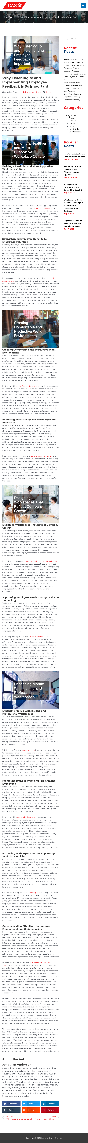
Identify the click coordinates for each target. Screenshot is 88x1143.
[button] (11, 1103)
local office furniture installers (28, 386)
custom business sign (26, 817)
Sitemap (58, 1138)
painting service (28, 750)
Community (74, 124)
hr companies (35, 893)
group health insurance (43, 208)
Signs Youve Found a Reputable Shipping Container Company (72, 97)
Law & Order (74, 129)
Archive (72, 118)
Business (72, 121)
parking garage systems (41, 456)
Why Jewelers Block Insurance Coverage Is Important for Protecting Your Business (73, 205)
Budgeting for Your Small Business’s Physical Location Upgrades (74, 68)
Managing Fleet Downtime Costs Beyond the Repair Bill (75, 77)
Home (5, 17)
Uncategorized (75, 132)
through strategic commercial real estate (40, 561)
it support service (35, 637)
